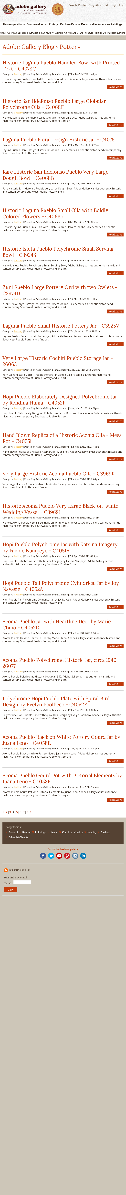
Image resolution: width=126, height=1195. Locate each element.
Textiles (98, 32)
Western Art (61, 32)
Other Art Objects (18, 837)
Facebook (43, 856)
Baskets (105, 832)
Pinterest (67, 856)
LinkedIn (83, 856)
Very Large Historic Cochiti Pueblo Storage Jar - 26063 (57, 361)
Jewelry (91, 832)
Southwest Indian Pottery (42, 24)
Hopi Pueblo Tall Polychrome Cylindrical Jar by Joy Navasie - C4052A (60, 586)
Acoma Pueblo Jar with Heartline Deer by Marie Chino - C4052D (56, 624)
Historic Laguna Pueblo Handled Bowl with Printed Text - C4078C (61, 65)
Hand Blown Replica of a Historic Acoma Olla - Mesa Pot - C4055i (62, 438)
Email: (8, 883)
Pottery (18, 74)
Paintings (40, 832)
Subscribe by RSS (19, 869)
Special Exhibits (117, 32)
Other (106, 32)
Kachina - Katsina (72, 832)
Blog (91, 5)
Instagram (75, 856)
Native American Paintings (106, 24)
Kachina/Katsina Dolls (74, 24)
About (98, 5)
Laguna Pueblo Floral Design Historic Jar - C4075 (58, 139)
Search (72, 5)
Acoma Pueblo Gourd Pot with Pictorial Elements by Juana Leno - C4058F (62, 778)
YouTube (59, 856)
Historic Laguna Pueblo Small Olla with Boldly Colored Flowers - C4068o (55, 213)
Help (106, 5)
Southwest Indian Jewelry (40, 32)
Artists (54, 832)
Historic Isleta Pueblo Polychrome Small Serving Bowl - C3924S (58, 252)
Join (121, 5)
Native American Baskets (13, 32)
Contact (82, 5)
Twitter (51, 856)
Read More (115, 86)
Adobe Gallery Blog (28, 46)
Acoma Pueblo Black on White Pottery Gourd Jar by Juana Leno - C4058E (61, 740)
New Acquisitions (14, 24)
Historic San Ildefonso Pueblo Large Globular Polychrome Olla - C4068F (54, 104)
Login (114, 5)
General (13, 832)
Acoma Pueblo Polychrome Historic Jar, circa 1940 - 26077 (61, 663)
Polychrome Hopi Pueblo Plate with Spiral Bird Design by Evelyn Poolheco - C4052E (56, 701)
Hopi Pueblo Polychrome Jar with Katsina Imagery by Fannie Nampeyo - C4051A (60, 547)
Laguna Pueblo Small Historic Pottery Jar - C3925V (60, 326)
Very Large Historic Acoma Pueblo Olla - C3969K (58, 473)
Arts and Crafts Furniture (80, 32)
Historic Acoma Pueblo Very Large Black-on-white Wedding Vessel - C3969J (60, 509)
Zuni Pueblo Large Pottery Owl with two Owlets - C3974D (59, 290)
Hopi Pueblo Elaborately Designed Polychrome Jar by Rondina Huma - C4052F (59, 400)
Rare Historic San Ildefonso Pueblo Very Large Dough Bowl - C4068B (55, 175)
